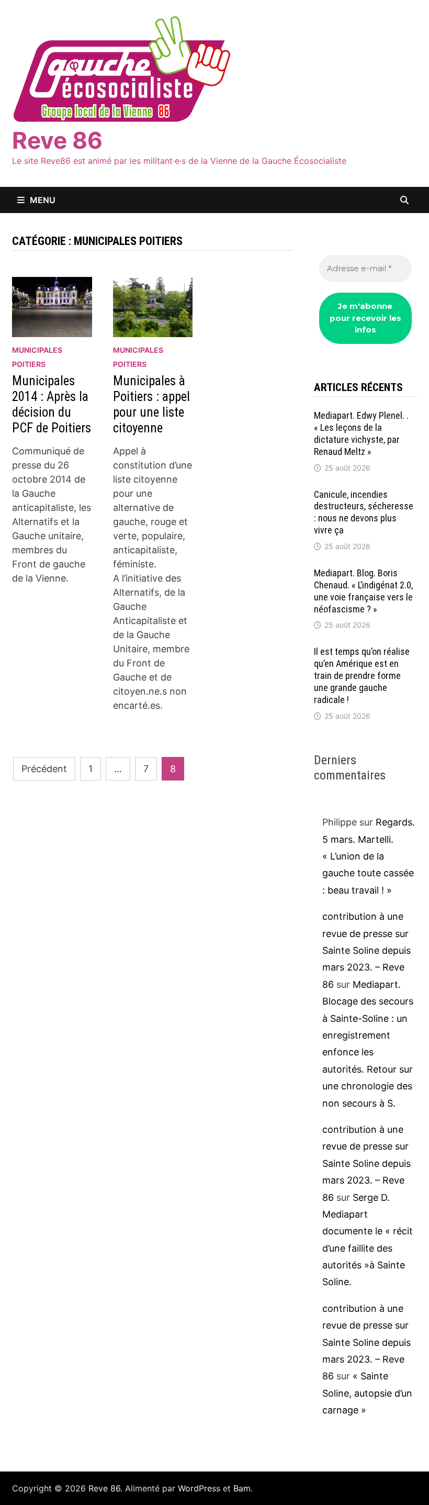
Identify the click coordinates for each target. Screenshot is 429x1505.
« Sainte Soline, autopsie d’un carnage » (367, 1392)
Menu (42, 200)
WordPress (199, 1488)
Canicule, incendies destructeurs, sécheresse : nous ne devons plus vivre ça (363, 512)
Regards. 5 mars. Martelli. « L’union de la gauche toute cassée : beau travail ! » (368, 856)
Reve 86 (57, 140)
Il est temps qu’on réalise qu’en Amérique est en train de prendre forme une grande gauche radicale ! (362, 675)
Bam (242, 1488)
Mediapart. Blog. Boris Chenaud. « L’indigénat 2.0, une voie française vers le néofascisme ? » (363, 591)
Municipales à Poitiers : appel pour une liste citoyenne (151, 404)
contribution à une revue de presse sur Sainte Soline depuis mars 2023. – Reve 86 (366, 950)
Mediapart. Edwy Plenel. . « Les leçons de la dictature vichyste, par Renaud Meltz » (361, 433)
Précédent (44, 768)
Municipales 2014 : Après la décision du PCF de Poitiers (51, 404)
